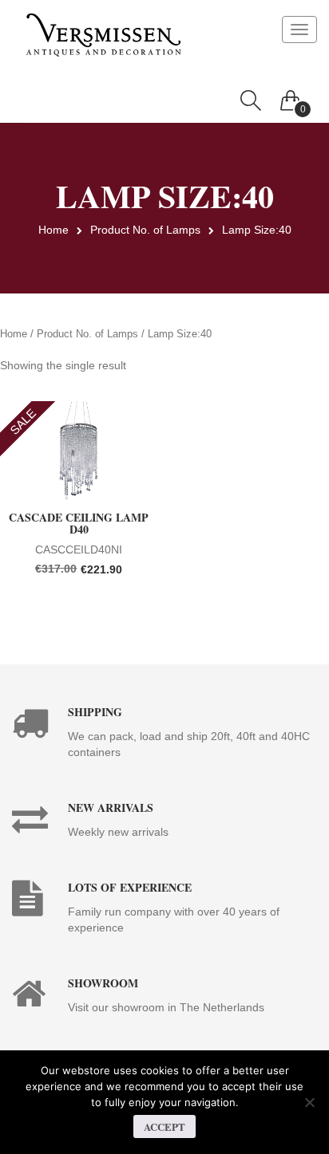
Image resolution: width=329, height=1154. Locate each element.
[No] (309, 1102)
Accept (164, 1126)
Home (53, 229)
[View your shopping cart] (290, 96)
